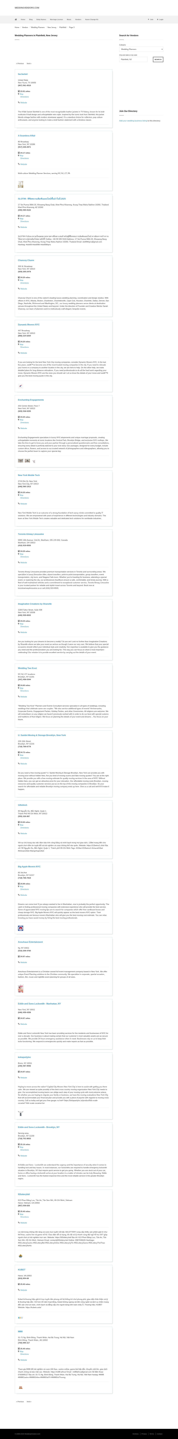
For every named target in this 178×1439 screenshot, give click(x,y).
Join (151, 19)
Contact (159, 1434)
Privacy (144, 1434)
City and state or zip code (128, 55)
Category (122, 45)
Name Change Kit (91, 19)
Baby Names (41, 19)
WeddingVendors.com (27, 8)
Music (69, 19)
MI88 (20, 1331)
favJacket (22, 74)
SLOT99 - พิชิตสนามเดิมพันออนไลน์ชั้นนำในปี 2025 (42, 199)
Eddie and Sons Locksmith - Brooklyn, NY (39, 1127)
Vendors (78, 19)
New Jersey (52, 27)
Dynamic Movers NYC (29, 325)
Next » (29, 63)
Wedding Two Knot (27, 668)
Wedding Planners (38, 27)
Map (21, 94)
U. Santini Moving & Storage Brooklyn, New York (42, 735)
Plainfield (62, 27)
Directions (24, 97)
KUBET (21, 1270)
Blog (31, 19)
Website (23, 103)
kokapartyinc (24, 1057)
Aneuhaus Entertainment (30, 942)
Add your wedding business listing (133, 121)
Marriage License (56, 19)
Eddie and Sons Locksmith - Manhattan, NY (39, 1004)
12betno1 (22, 805)
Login (161, 19)
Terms (152, 1434)
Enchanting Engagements (31, 400)
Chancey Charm (26, 260)
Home (23, 19)
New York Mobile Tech (29, 475)
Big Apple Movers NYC (29, 867)
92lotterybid (24, 1194)
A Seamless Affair (26, 136)
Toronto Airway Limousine (31, 534)
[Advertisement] (63, 49)
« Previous (20, 63)
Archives (136, 1434)
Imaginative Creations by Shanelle (35, 604)
